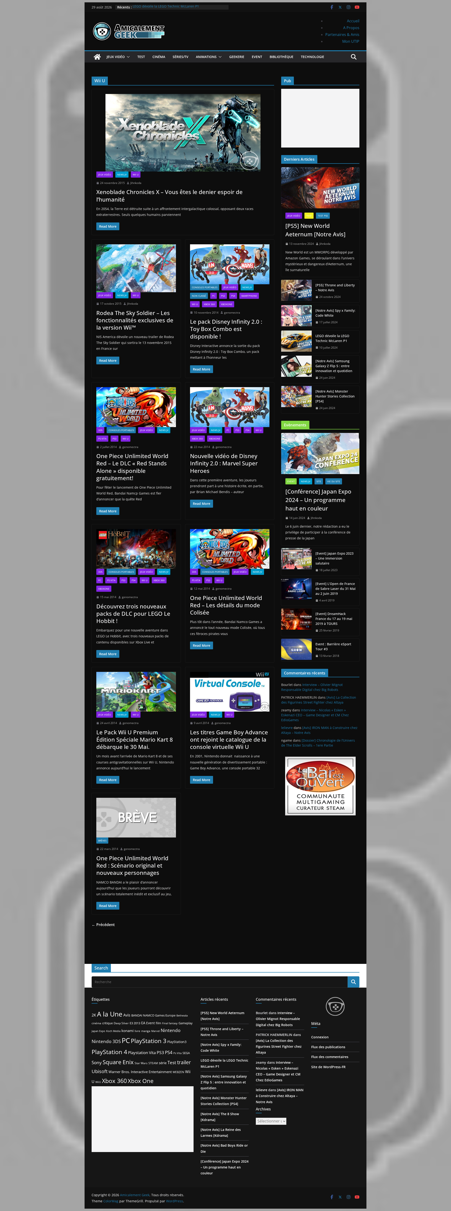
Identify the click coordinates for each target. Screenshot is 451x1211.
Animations (206, 57)
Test (141, 57)
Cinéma (158, 57)
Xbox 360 (209, 304)
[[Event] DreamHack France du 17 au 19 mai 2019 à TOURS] (296, 622)
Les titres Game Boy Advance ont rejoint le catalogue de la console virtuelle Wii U (229, 739)
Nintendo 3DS (106, 1041)
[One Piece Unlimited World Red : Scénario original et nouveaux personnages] (136, 817)
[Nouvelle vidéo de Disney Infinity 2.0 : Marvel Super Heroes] (230, 407)
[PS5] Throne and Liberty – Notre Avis (335, 287)
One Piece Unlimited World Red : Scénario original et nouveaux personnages (132, 865)
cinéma (96, 1023)
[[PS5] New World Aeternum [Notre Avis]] (320, 187)
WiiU (98, 1082)
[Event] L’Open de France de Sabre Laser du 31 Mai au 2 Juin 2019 (335, 588)
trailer (184, 1062)
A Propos (351, 27)
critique (107, 1023)
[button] (127, 57)
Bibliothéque (281, 57)
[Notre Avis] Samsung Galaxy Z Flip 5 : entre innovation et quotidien (333, 366)
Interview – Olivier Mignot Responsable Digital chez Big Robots (278, 1019)
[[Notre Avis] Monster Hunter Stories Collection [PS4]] (296, 399)
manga (145, 1031)
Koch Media (113, 1031)
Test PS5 (323, 215)
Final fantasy (170, 1023)
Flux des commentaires (329, 1057)
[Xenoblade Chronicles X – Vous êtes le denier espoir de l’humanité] (182, 132)
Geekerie (236, 57)
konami (127, 1030)
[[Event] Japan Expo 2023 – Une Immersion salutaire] (296, 562)
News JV (122, 174)
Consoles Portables (204, 287)
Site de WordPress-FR (328, 1067)
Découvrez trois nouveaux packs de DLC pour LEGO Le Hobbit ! (133, 613)
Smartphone (249, 295)
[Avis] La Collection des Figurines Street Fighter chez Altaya (279, 1046)
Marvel (155, 1031)
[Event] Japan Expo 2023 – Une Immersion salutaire (334, 558)
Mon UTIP (350, 41)
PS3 (223, 295)
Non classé (199, 295)
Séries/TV (180, 57)
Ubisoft (100, 1071)
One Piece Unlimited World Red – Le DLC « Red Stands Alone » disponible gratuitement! (132, 467)
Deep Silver (121, 1023)
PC (213, 295)
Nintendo (170, 1030)
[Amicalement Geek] (97, 56)
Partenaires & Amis (342, 34)
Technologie (312, 57)
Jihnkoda (135, 183)
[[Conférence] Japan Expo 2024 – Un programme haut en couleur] (320, 453)
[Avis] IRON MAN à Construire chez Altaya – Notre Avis (279, 1096)
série (163, 1062)
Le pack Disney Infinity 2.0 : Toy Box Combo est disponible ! (226, 329)
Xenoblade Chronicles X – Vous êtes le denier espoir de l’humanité (169, 195)
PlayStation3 (177, 1042)
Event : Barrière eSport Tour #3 (333, 646)
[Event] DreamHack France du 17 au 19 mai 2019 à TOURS (333, 618)
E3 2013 (135, 1023)
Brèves (102, 840)
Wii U (136, 174)
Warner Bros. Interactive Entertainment (140, 1071)
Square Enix (118, 1062)
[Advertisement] (320, 118)
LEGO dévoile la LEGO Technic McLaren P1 (166, 7)
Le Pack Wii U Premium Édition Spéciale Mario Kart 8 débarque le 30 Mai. (134, 739)
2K (94, 1015)
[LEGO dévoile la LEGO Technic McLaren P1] (296, 342)
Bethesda (182, 1015)
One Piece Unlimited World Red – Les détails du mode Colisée (226, 605)
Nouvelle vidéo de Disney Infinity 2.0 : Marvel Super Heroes (224, 463)
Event (257, 57)
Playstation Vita (142, 1052)
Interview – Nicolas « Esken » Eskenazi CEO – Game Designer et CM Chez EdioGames (315, 715)
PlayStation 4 (109, 1052)
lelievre (287, 727)
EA (143, 1022)
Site (318, 481)
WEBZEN (178, 1072)
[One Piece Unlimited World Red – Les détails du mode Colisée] (230, 549)
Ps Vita (177, 1053)
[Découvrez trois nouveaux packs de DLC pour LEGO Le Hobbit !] (136, 549)
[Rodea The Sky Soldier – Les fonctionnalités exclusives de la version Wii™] (136, 268)
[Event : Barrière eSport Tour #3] (296, 650)
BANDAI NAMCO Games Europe (153, 1015)
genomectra (232, 313)
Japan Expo (98, 1031)
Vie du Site (333, 481)
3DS (100, 430)
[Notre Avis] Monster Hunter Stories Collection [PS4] (335, 396)
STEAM (153, 1063)
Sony (97, 1062)
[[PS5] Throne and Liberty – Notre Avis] (296, 291)
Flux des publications (328, 1047)
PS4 (233, 295)
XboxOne (226, 304)
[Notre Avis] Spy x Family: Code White (335, 313)
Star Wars (141, 1063)
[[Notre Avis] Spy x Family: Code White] (296, 316)
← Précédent (103, 924)
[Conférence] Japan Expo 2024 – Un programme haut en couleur (318, 499)
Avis (126, 1015)
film (158, 1023)
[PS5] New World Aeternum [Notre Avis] (315, 230)
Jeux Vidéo (116, 57)
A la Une (109, 1013)
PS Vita (102, 438)
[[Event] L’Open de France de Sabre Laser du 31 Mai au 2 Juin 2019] (296, 592)
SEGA (186, 1053)
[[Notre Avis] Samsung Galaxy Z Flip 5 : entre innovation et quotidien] (296, 369)
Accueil (353, 20)
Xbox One (140, 1081)
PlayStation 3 (148, 1041)
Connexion (320, 1037)
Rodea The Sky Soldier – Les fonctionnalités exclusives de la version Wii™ (134, 320)
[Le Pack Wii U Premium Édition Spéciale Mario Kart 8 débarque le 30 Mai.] (136, 692)
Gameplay (186, 1023)
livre (137, 1031)
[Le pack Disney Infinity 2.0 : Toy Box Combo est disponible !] (230, 264)
